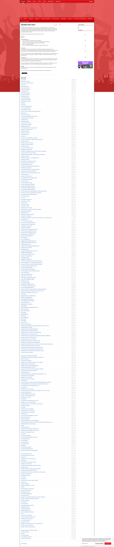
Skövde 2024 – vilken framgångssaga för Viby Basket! (29, 137)
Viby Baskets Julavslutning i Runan (26, 149)
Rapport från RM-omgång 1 (25, 372)
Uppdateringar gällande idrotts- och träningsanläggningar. (30, 420)
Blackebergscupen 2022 (24, 212)
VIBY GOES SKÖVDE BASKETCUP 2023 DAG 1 (28, 186)
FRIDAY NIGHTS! (23, 294)
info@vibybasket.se (24, 68)
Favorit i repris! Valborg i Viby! (25, 520)
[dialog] (97, 541)
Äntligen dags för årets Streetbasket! (26, 304)
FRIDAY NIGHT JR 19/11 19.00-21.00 (26, 275)
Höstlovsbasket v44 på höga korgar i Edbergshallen (29, 370)
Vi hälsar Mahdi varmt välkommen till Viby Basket (28, 171)
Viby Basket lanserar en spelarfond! (26, 124)
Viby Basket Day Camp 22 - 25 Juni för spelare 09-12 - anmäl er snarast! (32, 403)
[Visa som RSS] (59, 24)
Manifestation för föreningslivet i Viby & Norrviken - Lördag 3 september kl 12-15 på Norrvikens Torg (36, 217)
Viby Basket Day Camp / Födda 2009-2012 (27, 408)
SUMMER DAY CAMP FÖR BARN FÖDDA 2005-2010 (28, 242)
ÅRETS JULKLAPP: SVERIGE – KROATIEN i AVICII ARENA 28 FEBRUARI (31, 264)
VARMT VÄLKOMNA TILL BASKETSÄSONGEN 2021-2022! (29, 307)
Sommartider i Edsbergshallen (25, 227)
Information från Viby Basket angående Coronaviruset (29, 437)
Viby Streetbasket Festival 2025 (26, 109)
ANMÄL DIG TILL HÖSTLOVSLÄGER (26, 377)
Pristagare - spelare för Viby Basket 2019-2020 (28, 395)
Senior (44, 1)
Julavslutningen (23, 478)
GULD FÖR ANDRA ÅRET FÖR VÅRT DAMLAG (27, 300)
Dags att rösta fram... (24, 322)
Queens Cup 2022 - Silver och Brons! (26, 207)
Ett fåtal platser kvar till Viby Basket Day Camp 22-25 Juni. (30, 400)
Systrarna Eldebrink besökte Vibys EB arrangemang (29, 194)
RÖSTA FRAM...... (23, 407)
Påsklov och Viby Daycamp (25, 418)
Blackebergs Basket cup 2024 (25, 126)
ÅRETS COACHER (23, 319)
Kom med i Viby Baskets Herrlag (26, 392)
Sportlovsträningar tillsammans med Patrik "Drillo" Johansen (30, 345)
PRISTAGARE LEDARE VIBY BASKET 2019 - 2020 (28, 367)
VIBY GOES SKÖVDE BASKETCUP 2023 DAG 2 (28, 184)
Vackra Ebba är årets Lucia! (25, 531)
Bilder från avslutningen (24, 174)
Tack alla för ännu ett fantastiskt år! (26, 176)
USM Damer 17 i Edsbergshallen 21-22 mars (27, 432)
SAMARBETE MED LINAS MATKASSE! (26, 252)
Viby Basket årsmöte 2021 (25, 280)
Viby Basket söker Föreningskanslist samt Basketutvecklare (30, 166)
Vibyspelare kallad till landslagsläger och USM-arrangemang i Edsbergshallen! (33, 154)
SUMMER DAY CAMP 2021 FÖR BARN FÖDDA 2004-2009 (29, 329)
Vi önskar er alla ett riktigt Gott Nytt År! (27, 352)
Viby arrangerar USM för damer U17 (26, 453)
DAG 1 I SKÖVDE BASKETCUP (25, 239)
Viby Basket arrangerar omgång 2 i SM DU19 (27, 254)
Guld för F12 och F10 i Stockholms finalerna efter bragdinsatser (30, 111)
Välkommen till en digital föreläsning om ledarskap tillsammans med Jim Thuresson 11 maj (35, 325)
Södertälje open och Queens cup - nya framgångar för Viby (30, 157)
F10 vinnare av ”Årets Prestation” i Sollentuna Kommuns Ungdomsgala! (32, 139)
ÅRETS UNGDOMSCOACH (25, 317)
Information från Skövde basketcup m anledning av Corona (30, 428)
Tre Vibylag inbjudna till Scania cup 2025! (27, 117)
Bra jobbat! (22, 533)
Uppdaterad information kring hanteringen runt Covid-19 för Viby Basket (32, 362)
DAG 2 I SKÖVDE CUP (24, 237)
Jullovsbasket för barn (24, 91)
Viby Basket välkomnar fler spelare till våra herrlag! (28, 470)
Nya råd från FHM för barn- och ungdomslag (27, 412)
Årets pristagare (23, 312)
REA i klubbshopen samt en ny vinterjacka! (27, 162)
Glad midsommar (23, 398)
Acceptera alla (107, 543)
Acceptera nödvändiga (99, 543)
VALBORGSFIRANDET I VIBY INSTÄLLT (26, 327)
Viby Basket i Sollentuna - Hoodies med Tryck (28, 526)
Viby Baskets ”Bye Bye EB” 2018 (26, 510)
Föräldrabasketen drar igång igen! (26, 167)
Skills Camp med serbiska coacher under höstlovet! (29, 127)
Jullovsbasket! (23, 445)
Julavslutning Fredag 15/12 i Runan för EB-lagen (28, 152)
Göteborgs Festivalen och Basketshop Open (28, 234)
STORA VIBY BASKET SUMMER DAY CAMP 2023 (28, 187)
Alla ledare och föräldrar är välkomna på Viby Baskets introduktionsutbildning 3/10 (33, 289)
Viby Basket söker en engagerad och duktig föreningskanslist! (30, 342)
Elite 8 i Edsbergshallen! (24, 86)
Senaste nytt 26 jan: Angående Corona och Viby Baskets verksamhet (31, 260)
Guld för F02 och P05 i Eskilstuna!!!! (26, 515)
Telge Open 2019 (23, 457)
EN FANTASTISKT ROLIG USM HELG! (26, 247)
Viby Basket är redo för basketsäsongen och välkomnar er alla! (30, 172)
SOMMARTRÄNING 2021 (24, 314)
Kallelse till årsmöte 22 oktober (26, 122)
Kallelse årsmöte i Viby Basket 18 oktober (27, 214)
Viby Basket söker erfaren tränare (26, 473)
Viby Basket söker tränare (28, 25)
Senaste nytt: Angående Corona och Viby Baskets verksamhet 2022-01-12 (32, 262)
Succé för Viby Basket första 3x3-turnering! (27, 455)
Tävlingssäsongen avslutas (25, 427)
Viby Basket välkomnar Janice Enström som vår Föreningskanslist (31, 332)
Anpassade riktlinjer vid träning (26, 417)
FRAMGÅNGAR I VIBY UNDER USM (26, 259)
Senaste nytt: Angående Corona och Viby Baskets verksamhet (30, 270)
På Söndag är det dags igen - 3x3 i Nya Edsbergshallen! (29, 450)
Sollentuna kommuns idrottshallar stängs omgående (29, 355)
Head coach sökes (24, 387)
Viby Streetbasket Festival (25, 495)
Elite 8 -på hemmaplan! (24, 440)
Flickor (34, 1)
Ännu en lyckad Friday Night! (25, 282)
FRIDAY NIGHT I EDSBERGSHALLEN (26, 297)
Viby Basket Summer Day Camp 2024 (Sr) (27, 142)
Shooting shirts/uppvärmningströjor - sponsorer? (28, 462)
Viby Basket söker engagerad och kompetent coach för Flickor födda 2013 (32, 290)
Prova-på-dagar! (23, 79)
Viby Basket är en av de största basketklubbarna (28, 402)
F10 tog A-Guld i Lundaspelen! (25, 201)
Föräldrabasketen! (24, 380)
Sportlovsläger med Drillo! (25, 257)
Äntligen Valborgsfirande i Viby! (26, 244)
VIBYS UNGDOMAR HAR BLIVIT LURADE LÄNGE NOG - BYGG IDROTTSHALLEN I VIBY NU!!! (34, 383)
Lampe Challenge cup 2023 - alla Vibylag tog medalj (29, 177)
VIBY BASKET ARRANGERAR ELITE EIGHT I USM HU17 (29, 250)
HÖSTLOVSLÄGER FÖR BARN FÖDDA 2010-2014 (28, 285)
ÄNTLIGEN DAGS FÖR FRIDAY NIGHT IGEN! (27, 284)
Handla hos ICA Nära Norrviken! (26, 538)
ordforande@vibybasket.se (47, 70)
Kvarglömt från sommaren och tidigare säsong (28, 224)
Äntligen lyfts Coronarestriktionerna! (26, 255)
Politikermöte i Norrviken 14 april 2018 (27, 518)
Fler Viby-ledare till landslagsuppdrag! (27, 448)
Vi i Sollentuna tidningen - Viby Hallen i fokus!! (28, 516)
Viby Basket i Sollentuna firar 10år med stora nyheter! (29, 530)
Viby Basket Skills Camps (25, 131)
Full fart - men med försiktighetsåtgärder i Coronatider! (29, 415)
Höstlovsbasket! (23, 460)
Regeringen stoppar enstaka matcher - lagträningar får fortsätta (30, 340)
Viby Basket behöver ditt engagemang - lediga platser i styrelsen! (31, 465)
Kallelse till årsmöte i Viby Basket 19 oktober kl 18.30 (29, 292)
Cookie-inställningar (24, 543)
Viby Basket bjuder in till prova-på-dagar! (27, 388)
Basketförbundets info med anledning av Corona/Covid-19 (30, 430)
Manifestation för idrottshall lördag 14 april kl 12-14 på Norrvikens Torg (32, 523)
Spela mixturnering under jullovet (26, 447)
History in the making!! (24, 503)
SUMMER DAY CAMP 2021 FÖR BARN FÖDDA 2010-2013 (29, 330)
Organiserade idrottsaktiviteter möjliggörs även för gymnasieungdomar (32, 347)
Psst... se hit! (23, 197)
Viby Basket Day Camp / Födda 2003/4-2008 (27, 410)
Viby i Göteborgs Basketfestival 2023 (26, 179)
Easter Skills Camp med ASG (25, 89)
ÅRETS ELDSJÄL (23, 315)
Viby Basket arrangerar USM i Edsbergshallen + (28, 269)
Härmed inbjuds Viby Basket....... (26, 405)
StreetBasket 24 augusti (24, 467)
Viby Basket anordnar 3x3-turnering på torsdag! (28, 458)
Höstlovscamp (23, 104)
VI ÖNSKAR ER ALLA (24, 413)
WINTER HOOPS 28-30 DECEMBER (26, 360)
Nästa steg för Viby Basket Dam (26, 324)
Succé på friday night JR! (25, 141)
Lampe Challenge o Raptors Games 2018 (27, 505)
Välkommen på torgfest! (24, 134)
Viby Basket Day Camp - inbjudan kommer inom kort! (29, 334)
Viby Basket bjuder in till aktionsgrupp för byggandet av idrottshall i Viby (32, 357)
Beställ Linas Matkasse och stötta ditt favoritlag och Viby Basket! (31, 209)
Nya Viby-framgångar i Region (25, 475)
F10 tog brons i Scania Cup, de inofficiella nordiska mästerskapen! (31, 192)
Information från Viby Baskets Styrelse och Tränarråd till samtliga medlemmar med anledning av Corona (36, 422)
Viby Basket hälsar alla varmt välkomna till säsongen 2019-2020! (30, 468)
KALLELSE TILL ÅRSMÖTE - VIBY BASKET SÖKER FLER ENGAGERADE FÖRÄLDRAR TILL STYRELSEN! (36, 382)
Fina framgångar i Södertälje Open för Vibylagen (28, 277)
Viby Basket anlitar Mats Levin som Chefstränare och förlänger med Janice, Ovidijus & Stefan (35, 390)
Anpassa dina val (85, 543)
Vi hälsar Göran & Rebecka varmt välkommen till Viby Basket (30, 169)
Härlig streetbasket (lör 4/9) (25, 302)
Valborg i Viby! (23, 136)
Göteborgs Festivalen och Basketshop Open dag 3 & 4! (29, 229)
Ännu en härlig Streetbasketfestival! (26, 493)
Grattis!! (22, 513)
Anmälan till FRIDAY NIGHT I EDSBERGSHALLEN (28, 295)
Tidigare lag (58, 1)
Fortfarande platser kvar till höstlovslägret (27, 375)
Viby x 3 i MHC (23, 433)
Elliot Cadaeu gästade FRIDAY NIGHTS (27, 267)
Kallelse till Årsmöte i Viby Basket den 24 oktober (28, 161)
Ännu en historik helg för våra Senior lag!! (27, 488)
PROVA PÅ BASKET (24, 305)
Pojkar (39, 1)
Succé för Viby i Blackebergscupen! (26, 106)
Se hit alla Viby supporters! (25, 196)
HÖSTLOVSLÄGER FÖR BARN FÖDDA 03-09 (27, 287)
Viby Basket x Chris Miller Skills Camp (27, 129)
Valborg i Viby (23, 84)
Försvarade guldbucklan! (25, 535)
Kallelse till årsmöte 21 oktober (26, 101)
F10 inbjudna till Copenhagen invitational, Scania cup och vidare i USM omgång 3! (33, 151)
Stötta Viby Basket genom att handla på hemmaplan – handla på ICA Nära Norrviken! (34, 191)
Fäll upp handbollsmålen (25, 443)
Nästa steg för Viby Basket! (25, 500)
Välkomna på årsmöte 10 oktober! (26, 490)
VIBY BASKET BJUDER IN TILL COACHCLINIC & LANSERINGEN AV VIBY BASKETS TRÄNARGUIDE (35, 335)
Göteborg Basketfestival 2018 (25, 508)
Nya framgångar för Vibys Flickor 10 (26, 199)
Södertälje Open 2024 (24, 119)
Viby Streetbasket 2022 (24, 219)
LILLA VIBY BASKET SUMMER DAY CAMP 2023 (28, 189)
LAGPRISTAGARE (23, 320)
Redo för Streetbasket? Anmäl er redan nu (27, 511)
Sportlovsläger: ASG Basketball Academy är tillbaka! (29, 116)
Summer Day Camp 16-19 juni (25, 114)
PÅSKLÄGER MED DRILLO (25, 249)
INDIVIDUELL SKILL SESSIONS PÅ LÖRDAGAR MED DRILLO (30, 365)
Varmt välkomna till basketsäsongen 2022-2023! (28, 222)
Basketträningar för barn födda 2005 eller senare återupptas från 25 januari (32, 350)
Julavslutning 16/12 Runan (25, 204)
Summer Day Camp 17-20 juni (25, 132)
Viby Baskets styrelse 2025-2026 (26, 99)
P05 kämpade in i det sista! (25, 521)
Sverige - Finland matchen (25, 272)
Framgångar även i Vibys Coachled (26, 463)
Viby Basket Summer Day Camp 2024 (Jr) (27, 144)
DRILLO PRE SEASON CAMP (25, 310)
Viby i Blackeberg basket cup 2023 (26, 164)
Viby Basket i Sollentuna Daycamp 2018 (27, 525)
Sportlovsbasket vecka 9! (25, 442)
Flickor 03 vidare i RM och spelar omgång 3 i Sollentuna (29, 480)
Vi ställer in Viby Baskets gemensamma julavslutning (29, 265)
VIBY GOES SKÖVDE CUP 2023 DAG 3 (26, 182)
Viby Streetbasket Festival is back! (26, 536)
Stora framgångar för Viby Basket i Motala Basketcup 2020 (30, 385)
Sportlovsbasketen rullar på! (25, 438)
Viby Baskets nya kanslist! (25, 156)
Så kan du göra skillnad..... (25, 309)
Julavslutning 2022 (24, 202)
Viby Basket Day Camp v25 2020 (26, 397)
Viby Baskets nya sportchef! (25, 81)
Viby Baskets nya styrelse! (25, 121)
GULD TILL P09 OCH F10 (24, 181)
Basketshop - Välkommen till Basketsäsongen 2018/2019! (29, 498)
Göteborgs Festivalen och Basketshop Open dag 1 (28, 232)
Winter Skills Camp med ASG (25, 94)
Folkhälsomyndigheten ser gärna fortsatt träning (28, 423)
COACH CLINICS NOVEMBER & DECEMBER (27, 279)
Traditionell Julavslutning (25, 483)
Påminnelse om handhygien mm (26, 435)
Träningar (22, 425)
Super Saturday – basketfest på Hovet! (27, 147)
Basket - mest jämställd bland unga (26, 274)
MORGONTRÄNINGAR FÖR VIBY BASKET (27, 299)
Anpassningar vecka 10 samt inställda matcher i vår (29, 337)
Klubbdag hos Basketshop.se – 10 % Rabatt (27, 485)
